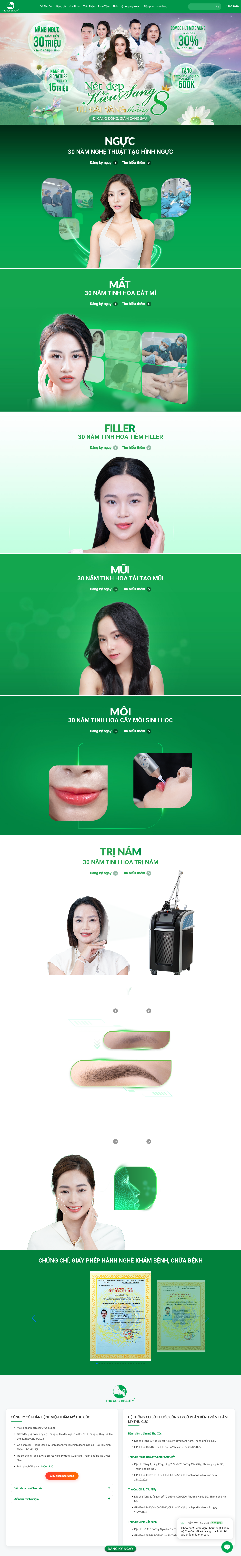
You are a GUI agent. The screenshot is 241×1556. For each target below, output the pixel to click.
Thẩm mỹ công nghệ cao (126, 6)
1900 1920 (232, 6)
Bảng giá (61, 6)
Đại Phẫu (75, 6)
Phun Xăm (104, 6)
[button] (207, 1318)
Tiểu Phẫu (89, 6)
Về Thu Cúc (46, 6)
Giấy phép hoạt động (155, 6)
